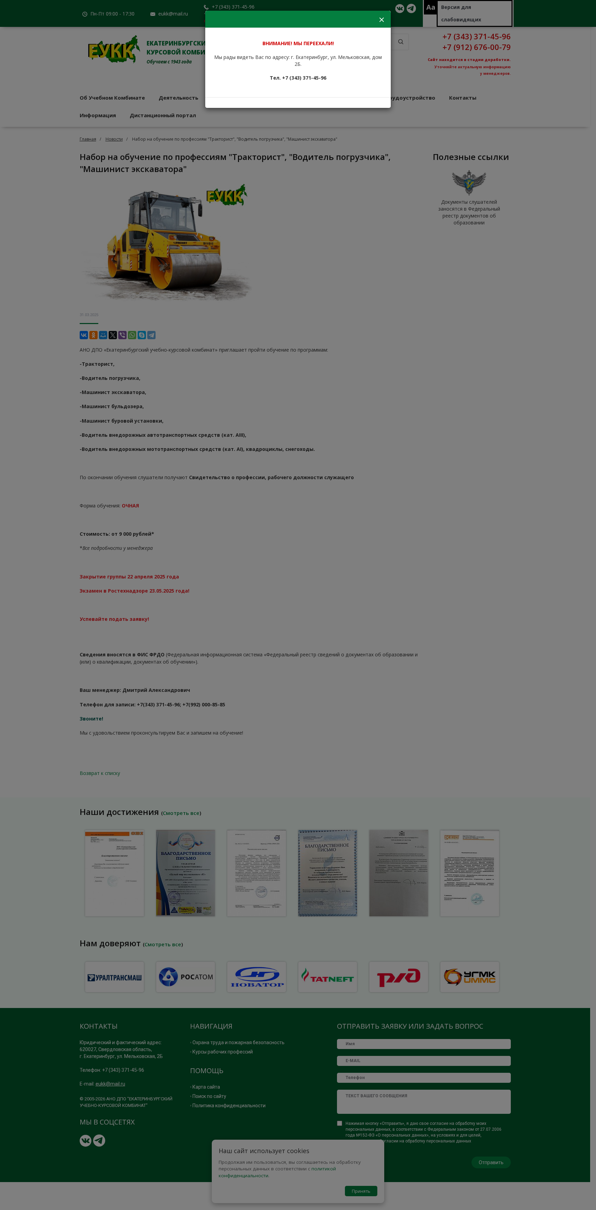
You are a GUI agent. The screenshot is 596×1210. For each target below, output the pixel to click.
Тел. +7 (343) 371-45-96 (298, 77)
